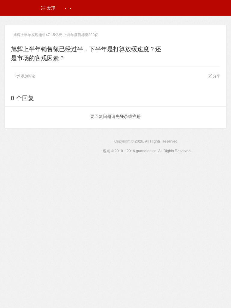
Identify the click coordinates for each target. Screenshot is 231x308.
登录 (124, 116)
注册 (136, 116)
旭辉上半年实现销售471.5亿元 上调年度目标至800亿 (55, 34)
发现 (50, 8)
